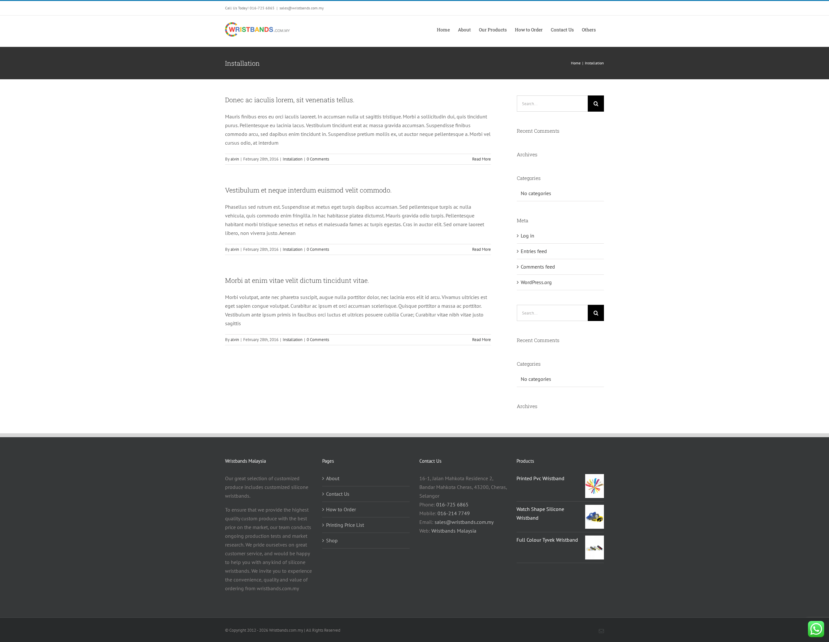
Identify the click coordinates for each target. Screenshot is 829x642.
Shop (332, 540)
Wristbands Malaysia (453, 530)
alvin (235, 159)
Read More (481, 159)
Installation (292, 159)
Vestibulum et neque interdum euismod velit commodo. (308, 190)
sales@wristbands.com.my (301, 8)
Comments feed (538, 266)
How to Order (341, 509)
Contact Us (337, 494)
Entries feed (534, 251)
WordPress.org (536, 282)
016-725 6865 (452, 504)
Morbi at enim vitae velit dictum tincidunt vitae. (297, 280)
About (332, 478)
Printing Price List (345, 525)
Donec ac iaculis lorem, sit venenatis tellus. (290, 99)
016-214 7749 (453, 513)
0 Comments (318, 159)
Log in (527, 235)
